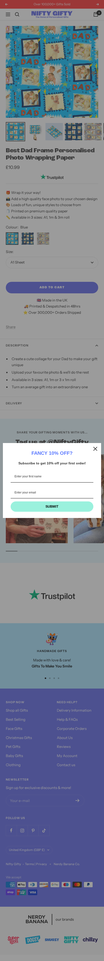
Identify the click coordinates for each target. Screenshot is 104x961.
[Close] (95, 449)
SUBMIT (52, 506)
